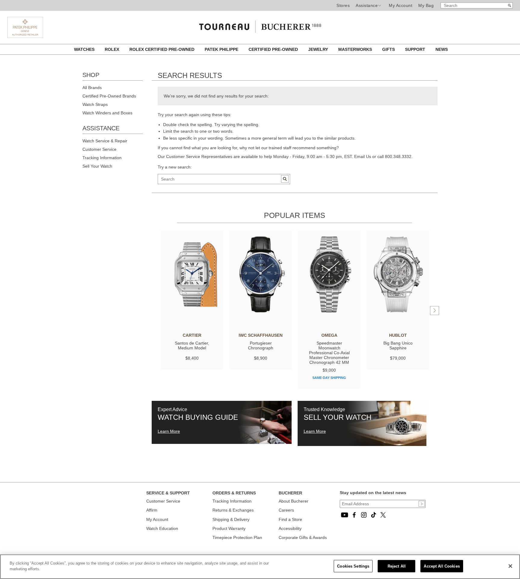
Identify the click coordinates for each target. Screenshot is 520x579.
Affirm (151, 510)
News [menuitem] (441, 49)
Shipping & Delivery (230, 519)
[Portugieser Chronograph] (260, 274)
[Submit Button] (422, 504)
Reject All (397, 566)
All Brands (92, 87)
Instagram (364, 515)
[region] (260, 566)
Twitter (383, 515)
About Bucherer (293, 501)
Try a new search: (175, 167)
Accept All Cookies (442, 566)
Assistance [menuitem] (367, 5)
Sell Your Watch (97, 166)
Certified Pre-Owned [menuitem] (274, 49)
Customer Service (99, 149)
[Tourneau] (260, 25)
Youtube (344, 515)
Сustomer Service (163, 501)
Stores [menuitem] (343, 5)
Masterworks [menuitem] (355, 49)
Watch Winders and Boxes (107, 112)
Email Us (362, 156)
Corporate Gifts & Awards (303, 537)
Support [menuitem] (415, 49)
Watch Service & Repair (104, 140)
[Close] (510, 566)
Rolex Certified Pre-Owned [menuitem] (162, 49)
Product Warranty (229, 528)
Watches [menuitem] (85, 49)
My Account (400, 5)
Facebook (354, 515)
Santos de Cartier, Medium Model (192, 345)
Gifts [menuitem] (389, 49)
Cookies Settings (353, 566)
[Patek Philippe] (25, 36)
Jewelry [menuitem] (318, 49)
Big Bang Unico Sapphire (398, 345)
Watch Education (162, 528)
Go (285, 179)
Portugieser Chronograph (260, 345)
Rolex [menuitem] (112, 49)
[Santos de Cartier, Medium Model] (192, 274)
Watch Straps (95, 104)
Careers (286, 510)
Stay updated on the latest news (373, 492)
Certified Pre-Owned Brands (109, 96)
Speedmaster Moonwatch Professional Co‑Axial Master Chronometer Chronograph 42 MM (329, 353)
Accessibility (290, 528)
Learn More (169, 431)
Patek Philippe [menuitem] (222, 49)
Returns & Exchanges (233, 510)
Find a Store (290, 519)
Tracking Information (102, 157)
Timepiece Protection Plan (237, 537)
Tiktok (373, 515)
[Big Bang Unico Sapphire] (398, 274)
